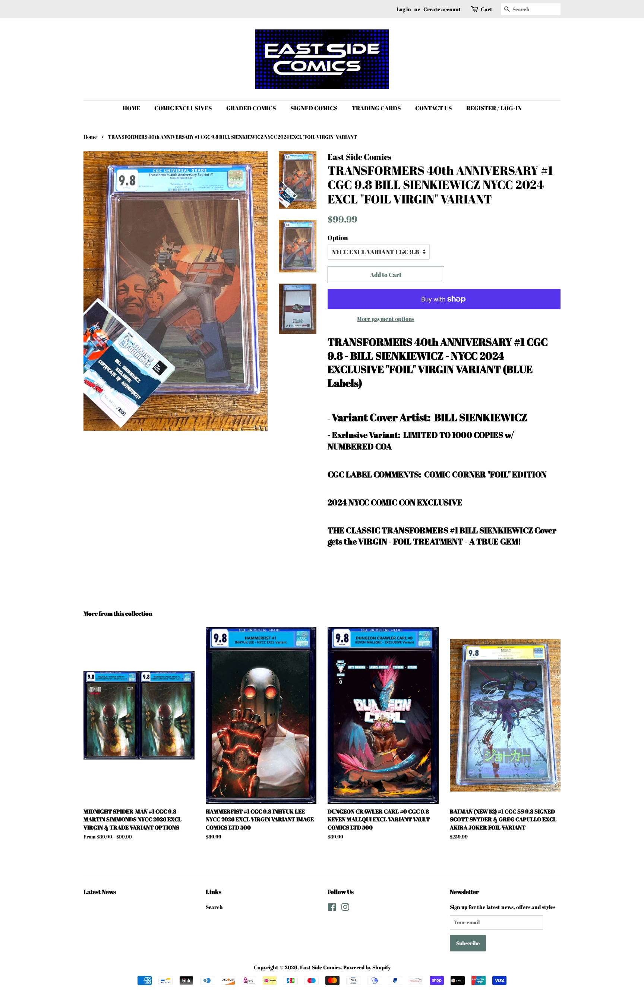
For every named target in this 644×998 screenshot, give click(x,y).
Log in (404, 9)
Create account (442, 9)
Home (90, 137)
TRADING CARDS (376, 108)
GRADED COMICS (251, 108)
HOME (131, 108)
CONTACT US (433, 108)
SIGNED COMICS (314, 108)
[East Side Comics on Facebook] (332, 908)
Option (338, 237)
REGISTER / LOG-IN (494, 108)
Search (214, 906)
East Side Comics (320, 967)
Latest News (99, 892)
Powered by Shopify (367, 967)
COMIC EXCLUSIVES (183, 108)
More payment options (385, 318)
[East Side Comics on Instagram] (345, 908)
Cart (486, 9)
